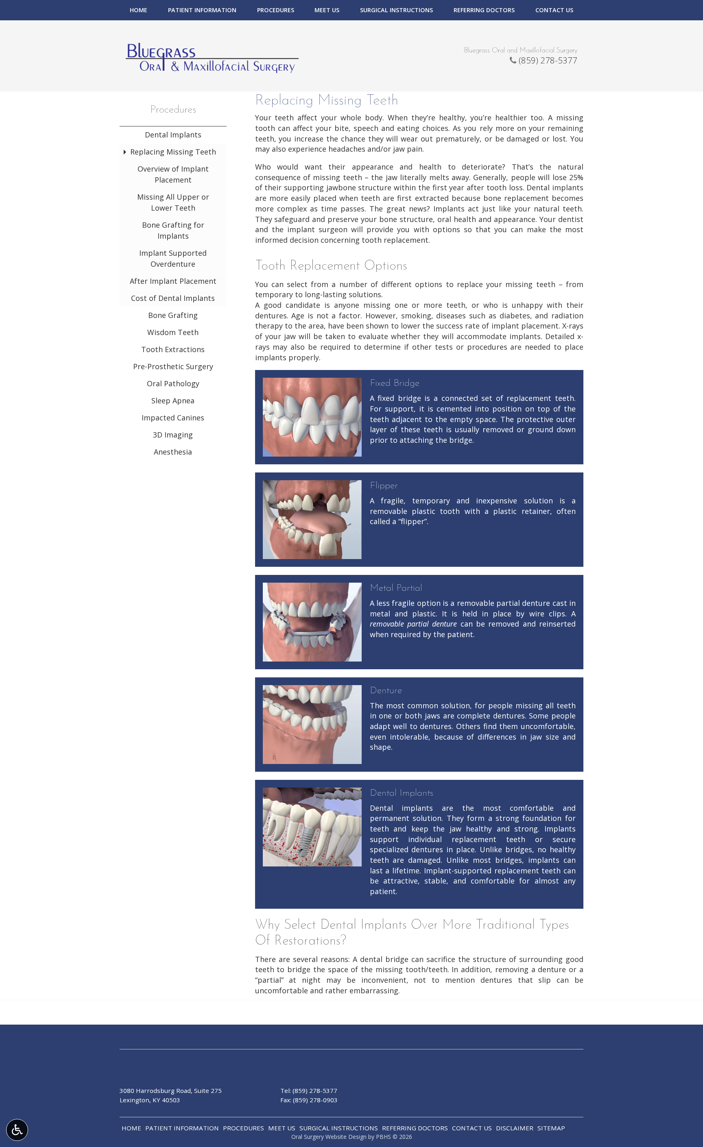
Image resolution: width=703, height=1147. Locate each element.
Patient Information (202, 10)
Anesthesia (173, 452)
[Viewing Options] (17, 1130)
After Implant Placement (173, 281)
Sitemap (551, 1128)
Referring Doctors (484, 10)
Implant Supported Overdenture (173, 258)
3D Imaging (173, 435)
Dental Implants (173, 134)
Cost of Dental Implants (173, 298)
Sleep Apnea (172, 400)
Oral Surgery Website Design (329, 1136)
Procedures (275, 10)
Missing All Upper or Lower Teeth (173, 202)
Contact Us (554, 10)
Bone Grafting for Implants (173, 230)
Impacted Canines (173, 417)
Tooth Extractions (173, 349)
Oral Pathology (173, 383)
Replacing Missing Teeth (173, 152)
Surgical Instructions (396, 10)
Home (138, 10)
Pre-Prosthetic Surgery (173, 366)
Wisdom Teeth (173, 332)
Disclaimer (514, 1128)
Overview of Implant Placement (173, 174)
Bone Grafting (173, 315)
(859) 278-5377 (548, 60)
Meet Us (326, 10)
